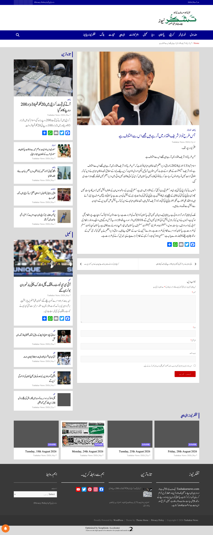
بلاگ (102, 34)
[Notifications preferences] (5, 528)
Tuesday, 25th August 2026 (134, 451)
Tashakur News (178, 142)
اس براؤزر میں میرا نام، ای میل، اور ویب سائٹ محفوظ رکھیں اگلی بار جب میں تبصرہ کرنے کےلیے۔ (167, 366)
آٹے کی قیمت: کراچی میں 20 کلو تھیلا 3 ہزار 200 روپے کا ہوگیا (46, 107)
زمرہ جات (54, 488)
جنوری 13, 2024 (191, 142)
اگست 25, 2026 (50, 344)
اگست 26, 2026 (66, 295)
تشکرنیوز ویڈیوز (89, 34)
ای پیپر (122, 34)
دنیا (153, 34)
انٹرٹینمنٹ (134, 34)
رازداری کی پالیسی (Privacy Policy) (44, 2)
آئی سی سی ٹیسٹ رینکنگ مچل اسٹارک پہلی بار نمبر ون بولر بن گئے (45, 288)
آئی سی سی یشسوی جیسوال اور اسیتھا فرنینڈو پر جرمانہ (39, 357)
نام (194, 327)
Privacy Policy (157, 520)
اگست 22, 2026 (50, 407)
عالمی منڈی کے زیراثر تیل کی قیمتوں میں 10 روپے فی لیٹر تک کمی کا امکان (174, 264)
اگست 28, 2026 (66, 115)
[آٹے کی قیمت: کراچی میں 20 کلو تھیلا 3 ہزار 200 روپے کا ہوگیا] (147, 492)
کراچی (171, 34)
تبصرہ (194, 292)
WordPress (118, 520)
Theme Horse (142, 520)
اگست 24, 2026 (50, 361)
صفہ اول (193, 34)
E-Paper (192, 444)
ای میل (193, 340)
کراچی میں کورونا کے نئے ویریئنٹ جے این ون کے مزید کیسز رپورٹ (101, 264)
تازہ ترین (66, 54)
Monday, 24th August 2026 (87, 451)
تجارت (112, 34)
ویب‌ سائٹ (193, 353)
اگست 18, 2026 (52, 455)
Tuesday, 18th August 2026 (41, 451)
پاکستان (162, 34)
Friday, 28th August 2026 (182, 451)
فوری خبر (182, 34)
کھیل (145, 34)
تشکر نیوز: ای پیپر (189, 415)
